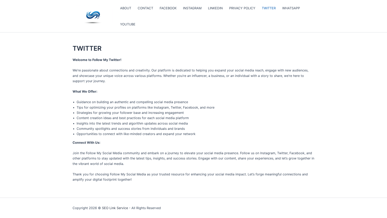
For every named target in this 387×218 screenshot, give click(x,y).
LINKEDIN (215, 8)
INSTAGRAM (192, 8)
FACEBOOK (168, 8)
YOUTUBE (127, 24)
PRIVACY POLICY (242, 8)
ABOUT (125, 8)
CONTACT (145, 8)
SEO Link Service (115, 208)
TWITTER (269, 8)
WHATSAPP (291, 8)
